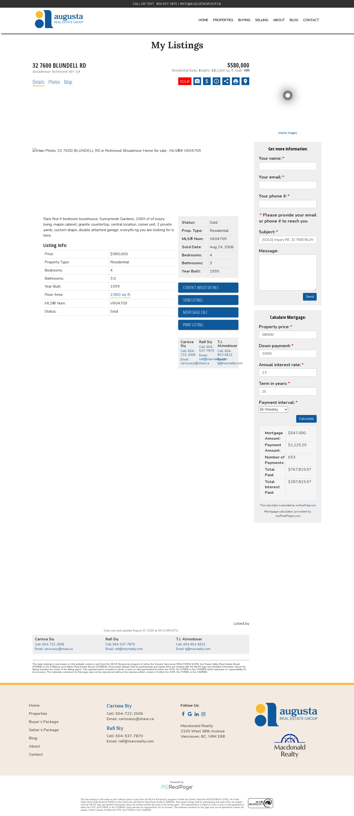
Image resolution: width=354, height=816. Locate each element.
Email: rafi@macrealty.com (213, 357)
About (34, 746)
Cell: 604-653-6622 (224, 353)
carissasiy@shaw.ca (136, 719)
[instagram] (204, 714)
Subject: (267, 232)
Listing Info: (55, 245)
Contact (311, 20)
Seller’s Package (44, 730)
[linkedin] (197, 714)
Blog (294, 20)
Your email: (270, 177)
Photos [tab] (54, 81)
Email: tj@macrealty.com (230, 361)
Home (203, 20)
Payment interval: (277, 402)
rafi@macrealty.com (136, 741)
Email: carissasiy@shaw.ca (195, 361)
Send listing (193, 300)
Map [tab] (68, 81)
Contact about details (201, 287)
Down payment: (275, 346)
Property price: (274, 327)
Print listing (193, 325)
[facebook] (184, 714)
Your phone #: (273, 196)
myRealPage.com (305, 505)
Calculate (306, 418)
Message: (268, 251)
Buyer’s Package (44, 721)
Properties (38, 713)
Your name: (270, 158)
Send (310, 296)
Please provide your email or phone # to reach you (287, 218)
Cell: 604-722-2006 (188, 353)
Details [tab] (39, 81)
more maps (287, 133)
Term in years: (273, 383)
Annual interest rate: (280, 365)
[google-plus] (190, 714)
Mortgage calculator (210, 312)
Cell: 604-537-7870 (206, 349)
